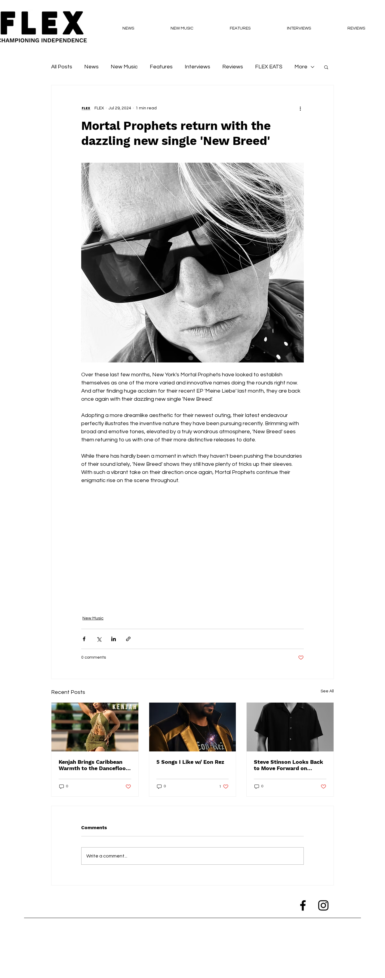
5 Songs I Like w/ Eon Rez (190, 762)
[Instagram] (323, 905)
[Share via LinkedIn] (113, 639)
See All (327, 691)
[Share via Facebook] (84, 639)
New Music (124, 67)
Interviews (197, 67)
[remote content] (192, 546)
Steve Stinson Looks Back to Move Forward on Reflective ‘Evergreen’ (288, 765)
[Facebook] (303, 905)
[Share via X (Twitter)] (99, 639)
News (91, 67)
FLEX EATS (268, 67)
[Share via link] (128, 639)
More (300, 67)
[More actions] (300, 108)
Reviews (232, 67)
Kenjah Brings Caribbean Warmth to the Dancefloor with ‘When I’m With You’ (93, 765)
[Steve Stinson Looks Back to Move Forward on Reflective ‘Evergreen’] (290, 727)
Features (161, 67)
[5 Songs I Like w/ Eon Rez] (192, 727)
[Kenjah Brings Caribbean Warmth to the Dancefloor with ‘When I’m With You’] (94, 727)
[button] (326, 66)
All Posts (61, 67)
